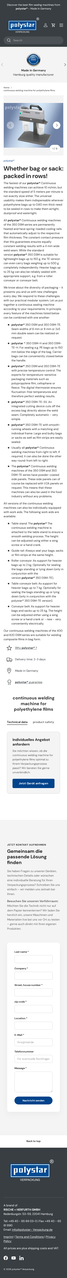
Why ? (26, 648)
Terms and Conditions (29, 1237)
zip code (19, 1001)
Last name (20, 951)
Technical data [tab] (17, 722)
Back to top (33, 1141)
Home (6, 87)
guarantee (28, 682)
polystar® (9, 160)
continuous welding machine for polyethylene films (29, 90)
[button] (53, 25)
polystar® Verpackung (23, 1269)
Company (20, 968)
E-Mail (18, 1035)
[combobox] (33, 40)
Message (19, 1068)
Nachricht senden (33, 1100)
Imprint (8, 1237)
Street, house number (27, 985)
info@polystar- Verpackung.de (32, 1230)
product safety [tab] (43, 722)
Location (20, 1018)
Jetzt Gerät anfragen (33, 783)
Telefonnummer (24, 1051)
